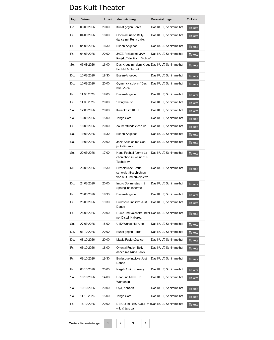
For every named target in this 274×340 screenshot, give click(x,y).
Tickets (193, 28)
